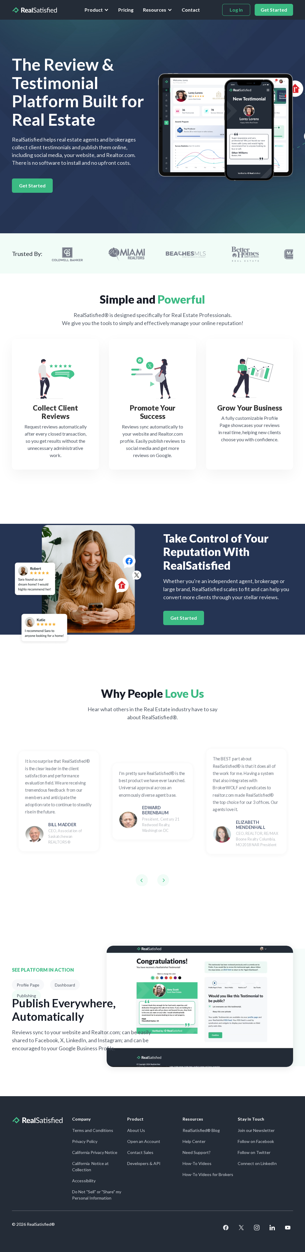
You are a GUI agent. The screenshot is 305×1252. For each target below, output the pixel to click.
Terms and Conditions (92, 1130)
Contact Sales (140, 1152)
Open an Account (143, 1141)
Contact (191, 10)
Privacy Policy (84, 1141)
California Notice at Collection (90, 1166)
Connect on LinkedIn (257, 1163)
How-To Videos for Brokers (208, 1174)
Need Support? (197, 1152)
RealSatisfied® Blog (201, 1130)
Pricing (125, 10)
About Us (136, 1130)
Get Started (32, 185)
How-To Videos (197, 1163)
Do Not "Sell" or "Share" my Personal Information (96, 1194)
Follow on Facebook (256, 1141)
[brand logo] (34, 10)
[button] (96, 10)
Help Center (194, 1141)
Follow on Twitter (254, 1152)
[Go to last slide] (142, 880)
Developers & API (144, 1163)
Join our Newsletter (256, 1130)
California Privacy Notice (94, 1152)
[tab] (28, 984)
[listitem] (59, 801)
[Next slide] (163, 880)
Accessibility (84, 1180)
